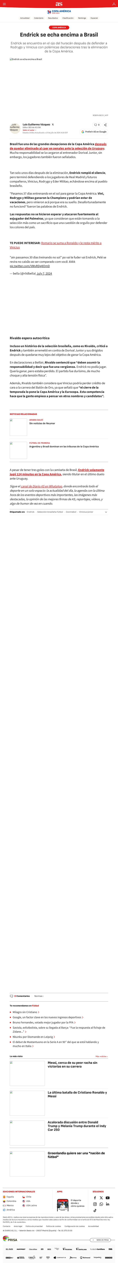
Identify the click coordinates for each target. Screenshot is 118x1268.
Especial (94, 18)
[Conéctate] (114, 4)
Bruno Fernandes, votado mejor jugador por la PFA (43, 1023)
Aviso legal (18, 1226)
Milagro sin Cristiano (25, 1012)
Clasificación (68, 18)
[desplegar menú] (4, 4)
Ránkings (82, 18)
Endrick (30, 512)
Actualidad (24, 18)
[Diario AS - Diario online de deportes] (59, 4)
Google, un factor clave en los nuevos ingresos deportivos (47, 1017)
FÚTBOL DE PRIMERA (39, 443)
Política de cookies (53, 1226)
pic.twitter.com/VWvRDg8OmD (30, 266)
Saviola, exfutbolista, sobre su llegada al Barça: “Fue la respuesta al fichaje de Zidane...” (59, 1030)
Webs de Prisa (103, 1240)
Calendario (38, 18)
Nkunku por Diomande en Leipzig (33, 1037)
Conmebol (71, 512)
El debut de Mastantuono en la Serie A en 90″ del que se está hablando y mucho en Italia (56, 1044)
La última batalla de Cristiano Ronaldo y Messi (77, 1094)
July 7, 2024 (44, 273)
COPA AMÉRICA (59, 27)
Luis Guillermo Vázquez (36, 124)
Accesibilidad (93, 1226)
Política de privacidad (34, 1226)
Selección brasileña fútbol (50, 512)
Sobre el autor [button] (28, 130)
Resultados (53, 18)
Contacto (6, 1226)
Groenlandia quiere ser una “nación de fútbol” (76, 1155)
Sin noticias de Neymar (42, 423)
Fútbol (35, 1005)
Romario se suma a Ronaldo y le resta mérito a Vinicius (55, 245)
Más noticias (101, 1056)
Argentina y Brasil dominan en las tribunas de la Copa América (64, 446)
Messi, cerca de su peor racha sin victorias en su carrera (72, 1065)
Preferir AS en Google (95, 131)
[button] (96, 125)
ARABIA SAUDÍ (36, 420)
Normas (38, 996)
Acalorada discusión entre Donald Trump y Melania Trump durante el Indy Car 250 (77, 1126)
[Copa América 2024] (59, 11)
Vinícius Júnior (86, 512)
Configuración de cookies (74, 1226)
